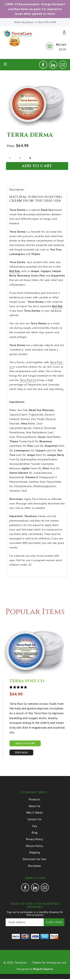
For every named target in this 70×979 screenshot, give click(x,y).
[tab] (16, 189)
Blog (35, 832)
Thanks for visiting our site (49, 962)
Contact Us (35, 819)
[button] (19, 687)
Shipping (34, 852)
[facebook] (43, 68)
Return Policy (34, 846)
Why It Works (34, 812)
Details (21, 752)
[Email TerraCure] (62, 68)
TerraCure (20, 962)
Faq (34, 826)
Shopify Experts (43, 969)
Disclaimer (34, 866)
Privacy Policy (34, 839)
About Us (35, 806)
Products (34, 799)
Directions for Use (34, 859)
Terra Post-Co (28, 380)
